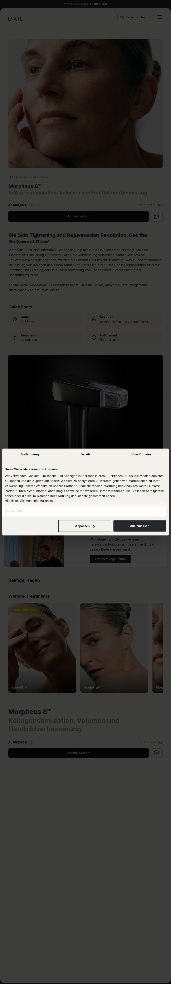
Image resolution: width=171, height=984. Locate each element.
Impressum (13, 510)
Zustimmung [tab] (29, 454)
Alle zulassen (139, 526)
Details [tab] (85, 454)
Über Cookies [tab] (141, 454)
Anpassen (82, 526)
